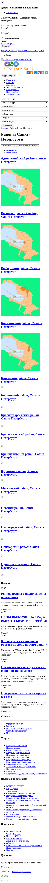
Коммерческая (12, 90)
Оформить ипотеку (14, 724)
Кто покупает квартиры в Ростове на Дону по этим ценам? (24, 642)
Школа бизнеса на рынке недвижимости (24, 845)
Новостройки (12, 92)
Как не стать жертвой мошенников (21, 819)
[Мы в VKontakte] (5, 876)
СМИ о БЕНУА (13, 834)
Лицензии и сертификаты (17, 841)
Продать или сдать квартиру (19, 728)
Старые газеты (12, 814)
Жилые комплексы (14, 94)
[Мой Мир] (35, 72)
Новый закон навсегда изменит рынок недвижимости (23, 668)
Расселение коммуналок (17, 764)
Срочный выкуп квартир (17, 750)
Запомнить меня (11, 38)
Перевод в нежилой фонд (17, 755)
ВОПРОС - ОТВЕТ (15, 786)
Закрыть (5, 46)
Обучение (10, 843)
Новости (10, 733)
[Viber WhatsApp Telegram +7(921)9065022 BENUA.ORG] (17, 70)
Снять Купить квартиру (16, 731)
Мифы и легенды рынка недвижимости (24, 810)
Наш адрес (11, 850)
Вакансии (10, 726)
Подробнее (6, 609)
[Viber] (39, 72)
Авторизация (12, 12)
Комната (10, 82)
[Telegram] (46, 72)
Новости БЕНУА (13, 836)
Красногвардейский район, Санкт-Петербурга (20, 416)
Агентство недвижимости (21, 872)
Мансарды (11, 771)
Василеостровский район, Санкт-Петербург (19, 214)
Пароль (5, 33)
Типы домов (11, 791)
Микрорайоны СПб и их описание (21, 798)
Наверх (4, 881)
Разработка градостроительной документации (26, 774)
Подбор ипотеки (13, 748)
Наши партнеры (13, 848)
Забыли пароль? (8, 43)
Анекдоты (10, 812)
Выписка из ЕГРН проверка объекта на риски (20, 146)
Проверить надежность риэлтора (21, 817)
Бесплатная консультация (17, 757)
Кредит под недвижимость (18, 752)
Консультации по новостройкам (20, 762)
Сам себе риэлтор (14, 769)
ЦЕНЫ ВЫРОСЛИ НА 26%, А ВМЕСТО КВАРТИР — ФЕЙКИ (24, 619)
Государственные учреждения (19, 795)
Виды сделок (12, 788)
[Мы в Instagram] (7, 876)
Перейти (5, 867)
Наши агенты (12, 153)
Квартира (10, 80)
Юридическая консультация (18, 760)
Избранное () (12, 150)
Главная (4, 128)
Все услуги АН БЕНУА (16, 745)
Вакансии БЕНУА (14, 838)
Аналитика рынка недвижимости (21, 767)
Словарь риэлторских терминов (20, 793)
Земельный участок (15, 87)
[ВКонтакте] (28, 72)
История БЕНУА (13, 831)
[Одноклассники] (31, 72)
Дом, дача (10, 85)
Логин (4, 28)
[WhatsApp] (42, 72)
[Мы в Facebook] (2, 876)
